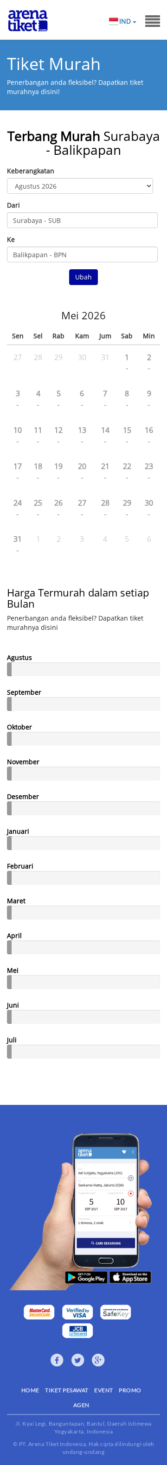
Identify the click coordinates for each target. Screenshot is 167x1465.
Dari (13, 205)
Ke (11, 239)
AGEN (81, 1405)
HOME (30, 1390)
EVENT (103, 1390)
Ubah (83, 277)
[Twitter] (78, 1360)
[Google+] (98, 1360)
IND (126, 21)
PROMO (130, 1390)
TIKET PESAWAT (67, 1390)
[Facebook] (57, 1360)
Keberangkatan (30, 170)
